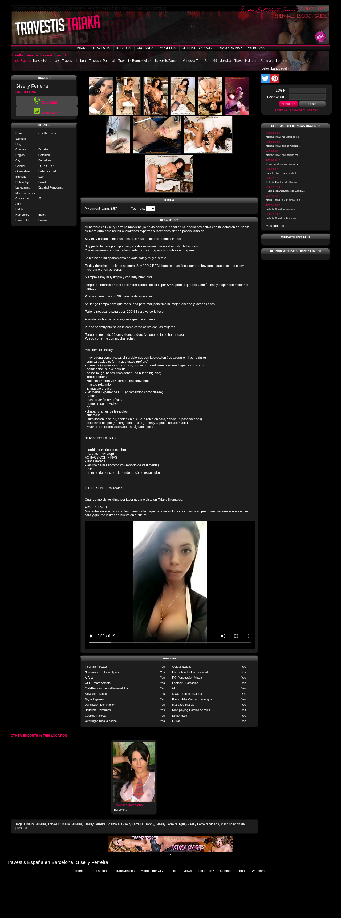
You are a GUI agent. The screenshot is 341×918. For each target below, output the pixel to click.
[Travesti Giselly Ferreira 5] (210, 114)
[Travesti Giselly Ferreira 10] (169, 191)
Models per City (152, 871)
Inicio (81, 48)
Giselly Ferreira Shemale (102, 824)
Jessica (225, 61)
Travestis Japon (245, 61)
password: (276, 97)
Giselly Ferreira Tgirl (170, 824)
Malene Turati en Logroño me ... (284, 155)
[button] (46, 111)
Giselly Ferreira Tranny (137, 824)
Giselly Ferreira (35, 824)
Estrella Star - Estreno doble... (282, 173)
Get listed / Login (197, 48)
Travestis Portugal (102, 61)
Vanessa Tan (192, 61)
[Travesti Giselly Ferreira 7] (118, 152)
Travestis (101, 48)
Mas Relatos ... (276, 226)
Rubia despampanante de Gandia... (285, 191)
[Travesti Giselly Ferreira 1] (101, 114)
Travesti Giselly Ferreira (65, 824)
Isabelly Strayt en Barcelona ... (283, 218)
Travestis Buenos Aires (134, 61)
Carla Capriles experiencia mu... (284, 164)
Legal (241, 871)
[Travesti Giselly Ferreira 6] (237, 114)
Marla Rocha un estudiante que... (284, 200)
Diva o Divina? (230, 48)
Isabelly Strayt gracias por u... (282, 209)
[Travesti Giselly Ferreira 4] (182, 114)
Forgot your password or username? (297, 109)
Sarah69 (211, 61)
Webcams (256, 48)
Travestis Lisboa (74, 61)
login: (281, 90)
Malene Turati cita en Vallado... (283, 146)
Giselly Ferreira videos (202, 824)
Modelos (168, 48)
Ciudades (145, 48)
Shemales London (274, 61)
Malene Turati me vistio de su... (283, 137)
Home (79, 871)
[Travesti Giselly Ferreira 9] (208, 152)
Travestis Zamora (167, 61)
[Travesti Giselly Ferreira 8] (157, 152)
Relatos (123, 48)
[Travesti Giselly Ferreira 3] (155, 114)
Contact (225, 871)
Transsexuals (99, 871)
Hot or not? (206, 871)
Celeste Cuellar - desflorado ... (283, 182)
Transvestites (125, 871)
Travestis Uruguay (46, 61)
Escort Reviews (180, 871)
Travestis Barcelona (128, 805)
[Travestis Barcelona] (134, 800)
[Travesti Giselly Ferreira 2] (128, 114)
